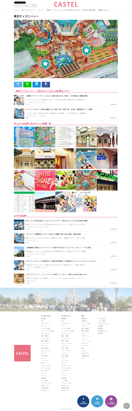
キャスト (43, 358)
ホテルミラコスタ (41, 253)
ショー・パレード (46, 343)
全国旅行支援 (44, 388)
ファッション (44, 360)
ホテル (83, 351)
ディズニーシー (45, 323)
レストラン (44, 346)
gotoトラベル (44, 385)
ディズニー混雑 (45, 328)
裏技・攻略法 (44, 336)
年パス (83, 358)
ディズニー (29, 267)
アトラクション (45, 333)
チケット (46, 267)
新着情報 (43, 318)
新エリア (43, 363)
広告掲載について (103, 331)
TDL (42, 321)
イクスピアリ (42, 102)
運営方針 (100, 333)
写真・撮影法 (44, 348)
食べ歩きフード (45, 390)
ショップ (43, 373)
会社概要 (100, 326)
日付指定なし (38, 267)
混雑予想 (84, 321)
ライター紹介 (101, 318)
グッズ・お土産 (45, 368)
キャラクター (44, 370)
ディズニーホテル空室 (47, 331)
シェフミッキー (30, 253)
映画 (83, 348)
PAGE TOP (127, 405)
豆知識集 (43, 378)
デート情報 (44, 380)
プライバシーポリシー (104, 323)
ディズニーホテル (46, 365)
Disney (18, 79)
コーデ (83, 333)
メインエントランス (31, 102)
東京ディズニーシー (31, 280)
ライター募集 (101, 321)
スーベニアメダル (46, 383)
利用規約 (100, 328)
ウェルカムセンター (31, 226)
